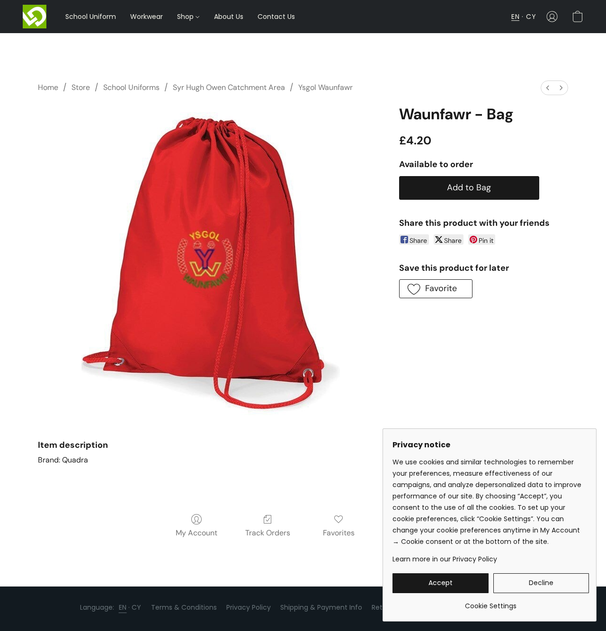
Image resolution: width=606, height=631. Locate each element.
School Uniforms (131, 87)
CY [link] (137, 607)
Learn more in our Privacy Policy (444, 559)
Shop (186, 16)
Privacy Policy (248, 607)
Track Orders (267, 533)
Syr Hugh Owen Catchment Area (229, 87)
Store (80, 87)
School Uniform (90, 16)
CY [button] (531, 16)
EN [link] (123, 607)
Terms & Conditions (184, 607)
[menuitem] (547, 88)
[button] (34, 16)
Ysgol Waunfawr (325, 87)
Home (48, 87)
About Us (228, 16)
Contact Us (276, 16)
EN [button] (515, 16)
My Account (196, 533)
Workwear (146, 16)
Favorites (339, 533)
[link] (490, 602)
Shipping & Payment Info (321, 607)
